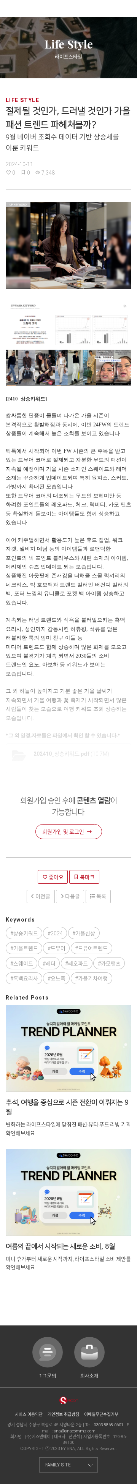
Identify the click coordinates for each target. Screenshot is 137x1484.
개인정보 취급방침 (63, 1414)
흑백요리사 (25, 978)
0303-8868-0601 (108, 1424)
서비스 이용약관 (29, 1414)
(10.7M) (71, 754)
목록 (100, 896)
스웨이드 (23, 964)
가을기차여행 (93, 978)
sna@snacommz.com (75, 1431)
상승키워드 (25, 933)
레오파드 (78, 964)
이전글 (42, 896)
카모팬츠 (111, 964)
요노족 (58, 978)
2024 (57, 933)
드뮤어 (58, 948)
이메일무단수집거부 (101, 1414)
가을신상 (85, 933)
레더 (51, 964)
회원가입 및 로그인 (63, 832)
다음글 (72, 896)
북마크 (87, 877)
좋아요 (56, 877)
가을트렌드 (25, 948)
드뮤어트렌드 (93, 948)
